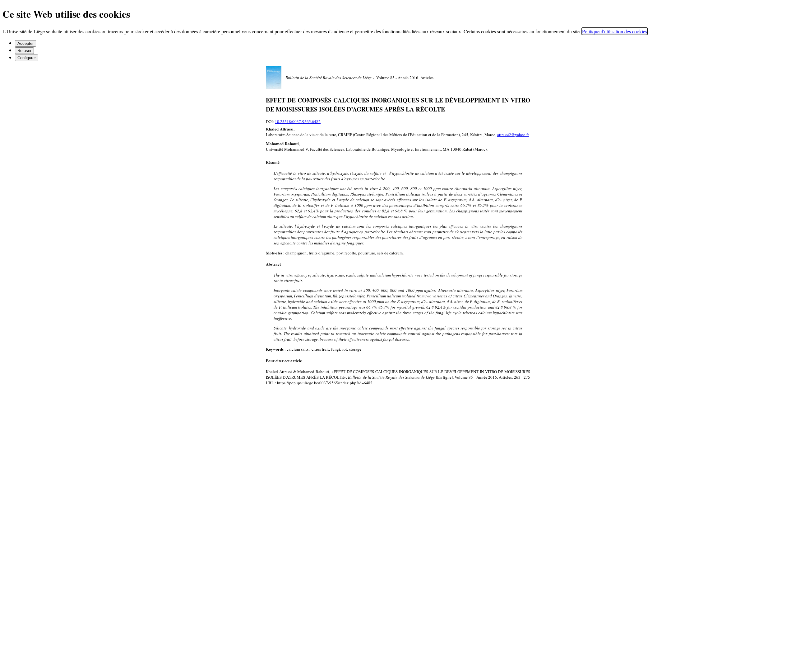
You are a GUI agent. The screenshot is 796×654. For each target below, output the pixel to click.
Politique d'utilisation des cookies (614, 31)
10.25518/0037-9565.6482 (298, 121)
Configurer (26, 57)
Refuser (24, 50)
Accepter (25, 43)
